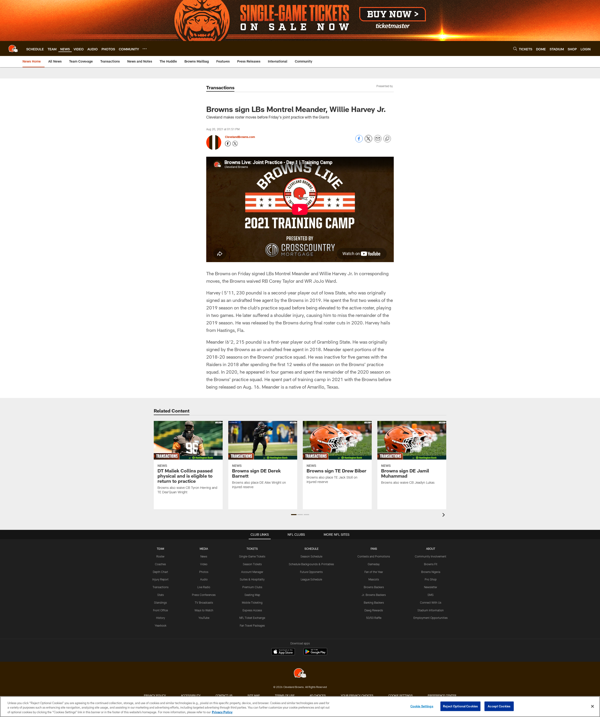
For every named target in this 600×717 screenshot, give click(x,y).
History (160, 617)
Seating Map (252, 594)
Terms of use (285, 695)
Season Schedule (311, 556)
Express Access (252, 610)
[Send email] (378, 141)
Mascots (373, 579)
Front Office (160, 610)
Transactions (161, 587)
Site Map (254, 695)
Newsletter (430, 587)
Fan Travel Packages (252, 625)
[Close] (592, 706)
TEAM (160, 548)
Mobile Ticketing (252, 602)
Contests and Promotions (373, 556)
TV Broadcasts (204, 602)
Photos (203, 571)
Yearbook (160, 625)
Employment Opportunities (430, 617)
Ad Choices (318, 695)
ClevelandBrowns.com (240, 136)
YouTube (204, 617)
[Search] (515, 48)
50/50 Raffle (373, 617)
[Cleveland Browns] (300, 673)
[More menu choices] (144, 49)
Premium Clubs (252, 587)
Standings (160, 602)
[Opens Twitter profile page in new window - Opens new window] (235, 143)
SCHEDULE (311, 548)
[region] (300, 706)
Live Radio (203, 587)
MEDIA (204, 548)
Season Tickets (252, 564)
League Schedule (311, 579)
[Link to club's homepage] (13, 48)
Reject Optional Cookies (460, 706)
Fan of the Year (373, 571)
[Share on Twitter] (368, 141)
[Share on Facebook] (359, 141)
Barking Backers (374, 602)
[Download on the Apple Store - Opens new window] (283, 652)
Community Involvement (430, 556)
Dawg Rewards (373, 610)
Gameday (374, 564)
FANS (374, 548)
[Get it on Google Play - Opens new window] (315, 654)
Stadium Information (430, 610)
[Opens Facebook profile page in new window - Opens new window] (228, 143)
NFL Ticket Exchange (252, 617)
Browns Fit (430, 564)
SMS (431, 594)
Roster (160, 556)
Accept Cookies (499, 706)
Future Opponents (311, 571)
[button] (294, 514)
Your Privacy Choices (357, 695)
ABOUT (430, 548)
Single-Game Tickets (252, 556)
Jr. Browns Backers (374, 594)
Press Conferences (204, 594)
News (203, 556)
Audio (204, 579)
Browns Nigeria (430, 571)
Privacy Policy (155, 695)
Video (203, 564)
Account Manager (252, 571)
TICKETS (252, 548)
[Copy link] (387, 139)
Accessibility (191, 695)
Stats (160, 594)
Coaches (160, 564)
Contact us (224, 695)
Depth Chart (160, 571)
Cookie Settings (400, 695)
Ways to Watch (204, 610)
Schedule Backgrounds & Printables (311, 564)
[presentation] (444, 515)
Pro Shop (431, 579)
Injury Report (160, 579)
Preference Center (442, 695)
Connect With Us (430, 602)
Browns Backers (374, 587)
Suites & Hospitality (252, 579)
